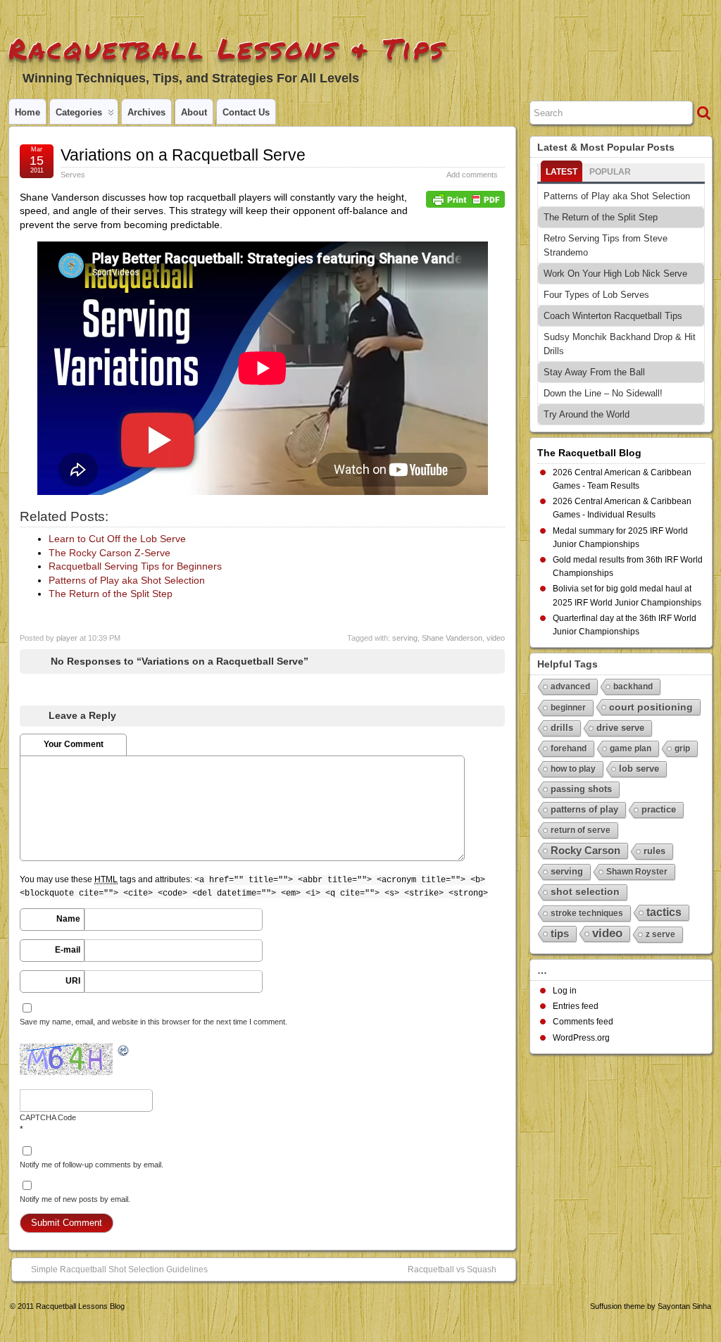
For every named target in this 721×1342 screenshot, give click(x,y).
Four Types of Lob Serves (596, 294)
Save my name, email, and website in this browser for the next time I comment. (153, 1021)
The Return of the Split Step (111, 593)
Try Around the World (586, 414)
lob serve (639, 768)
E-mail (67, 950)
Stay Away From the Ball (594, 372)
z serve (660, 934)
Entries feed (575, 1006)
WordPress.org (581, 1038)
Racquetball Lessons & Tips (227, 48)
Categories (79, 112)
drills (562, 727)
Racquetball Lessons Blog (80, 1306)
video (496, 638)
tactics (664, 912)
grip (682, 748)
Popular (610, 172)
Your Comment (74, 744)
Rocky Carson (585, 850)
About (194, 112)
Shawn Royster (636, 872)
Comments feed (583, 1022)
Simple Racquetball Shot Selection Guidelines (119, 1269)
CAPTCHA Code (48, 1117)
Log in (565, 991)
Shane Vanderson (452, 638)
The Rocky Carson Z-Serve (109, 552)
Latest (561, 172)
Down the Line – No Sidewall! (603, 393)
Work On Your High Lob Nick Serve (615, 273)
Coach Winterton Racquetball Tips (613, 316)
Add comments (472, 174)
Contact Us (246, 112)
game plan (630, 748)
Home (27, 112)
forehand (569, 748)
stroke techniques (587, 913)
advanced (570, 686)
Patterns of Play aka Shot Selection (127, 580)
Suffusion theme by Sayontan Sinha (650, 1306)
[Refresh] (124, 1051)
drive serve (620, 727)
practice (658, 809)
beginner (568, 708)
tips (560, 933)
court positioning (651, 707)
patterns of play (584, 809)
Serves (73, 174)
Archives (146, 112)
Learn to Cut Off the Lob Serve (117, 538)
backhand (633, 686)
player (66, 638)
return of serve (580, 830)
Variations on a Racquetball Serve (183, 155)
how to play (573, 769)
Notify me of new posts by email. (75, 1199)
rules (654, 851)
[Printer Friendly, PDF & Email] (465, 198)
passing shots (581, 789)
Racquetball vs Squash (452, 1269)
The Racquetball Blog (589, 452)
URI (72, 981)
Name (68, 919)
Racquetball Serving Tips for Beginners (135, 566)
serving (405, 638)
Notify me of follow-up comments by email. (91, 1164)
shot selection (585, 891)
